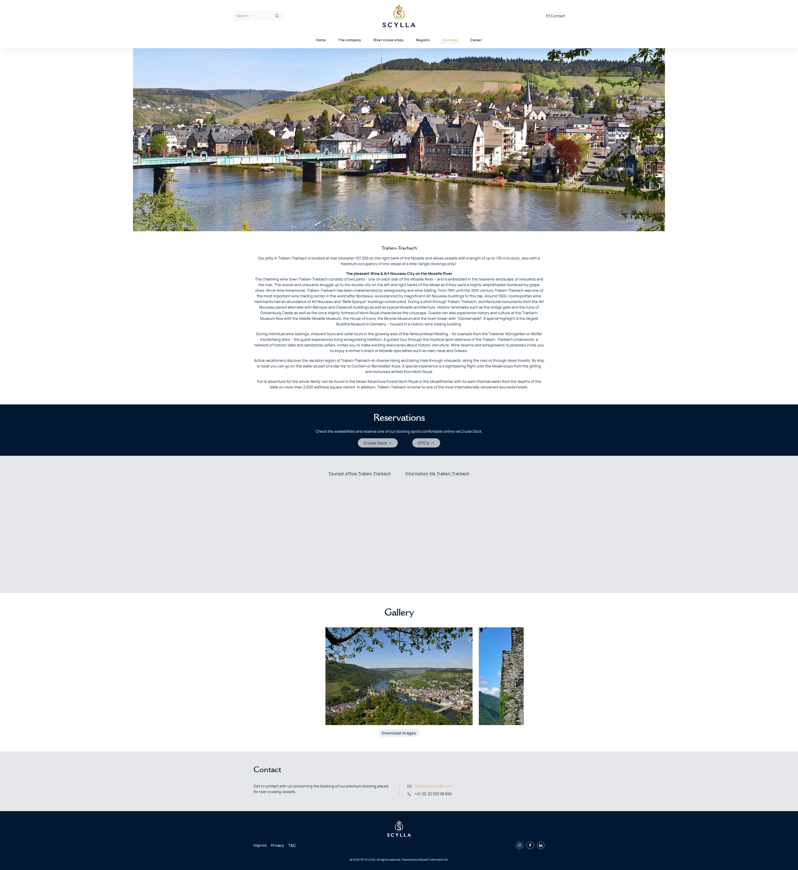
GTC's (423, 442)
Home (321, 40)
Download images (399, 732)
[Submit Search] (277, 16)
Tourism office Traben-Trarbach (360, 473)
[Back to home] (399, 15)
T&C (292, 845)
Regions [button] (423, 40)
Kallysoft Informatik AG (433, 859)
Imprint (260, 845)
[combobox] (258, 16)
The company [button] (349, 40)
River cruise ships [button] (389, 40)
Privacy (277, 845)
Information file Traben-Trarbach (437, 473)
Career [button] (476, 40)
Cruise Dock (375, 442)
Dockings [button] (450, 40)
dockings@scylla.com (433, 785)
